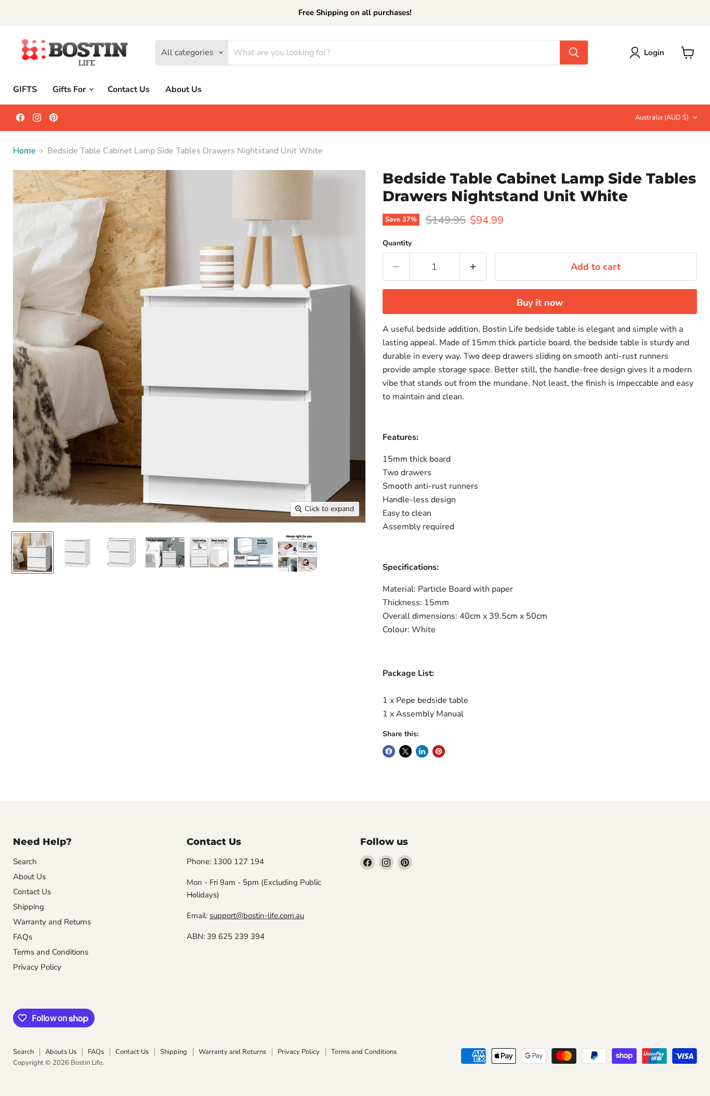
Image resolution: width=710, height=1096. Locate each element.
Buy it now (540, 302)
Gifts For (70, 89)
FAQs (22, 937)
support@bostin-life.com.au (256, 915)
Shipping (28, 907)
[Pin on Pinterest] (438, 751)
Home (24, 150)
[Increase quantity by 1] (473, 267)
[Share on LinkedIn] (422, 751)
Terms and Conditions (50, 952)
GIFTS (25, 89)
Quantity (397, 243)
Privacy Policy (37, 967)
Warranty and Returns (52, 922)
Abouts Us (60, 1051)
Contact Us (129, 89)
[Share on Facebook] (389, 751)
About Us (183, 89)
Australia (662, 117)
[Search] (574, 52)
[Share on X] (405, 751)
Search (25, 861)
